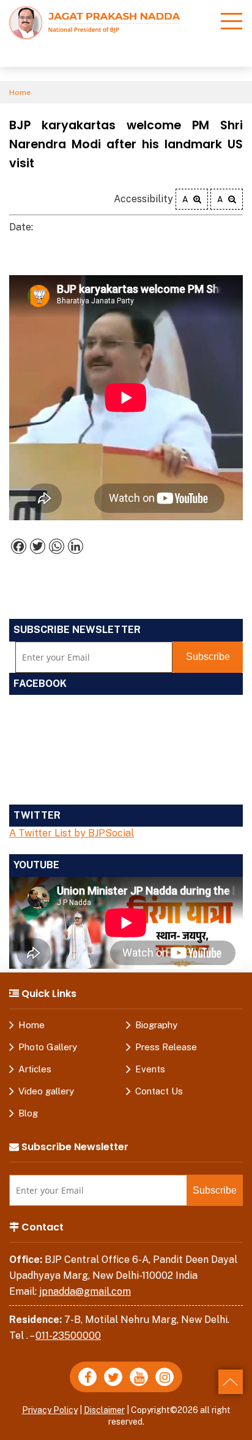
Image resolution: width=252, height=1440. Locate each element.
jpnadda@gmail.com (85, 1291)
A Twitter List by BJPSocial (71, 833)
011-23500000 (68, 1335)
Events (150, 1069)
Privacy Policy (50, 1410)
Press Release (166, 1047)
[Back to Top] (230, 1382)
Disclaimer (104, 1410)
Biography (156, 1025)
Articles (34, 1069)
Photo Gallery (47, 1047)
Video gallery (46, 1091)
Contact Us (159, 1091)
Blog (28, 1113)
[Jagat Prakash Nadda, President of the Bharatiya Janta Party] (94, 22)
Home (20, 92)
